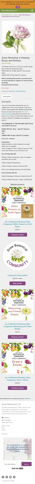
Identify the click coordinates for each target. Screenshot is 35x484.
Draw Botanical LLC (9, 10)
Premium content (17, 235)
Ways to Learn (6, 425)
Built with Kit (17, 468)
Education (12, 91)
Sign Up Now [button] (17, 283)
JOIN (18, 7)
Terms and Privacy (7, 422)
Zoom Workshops (20, 91)
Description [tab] (7, 96)
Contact (7, 420)
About (6, 417)
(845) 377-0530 (9, 481)
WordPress (27, 398)
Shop (3, 428)
